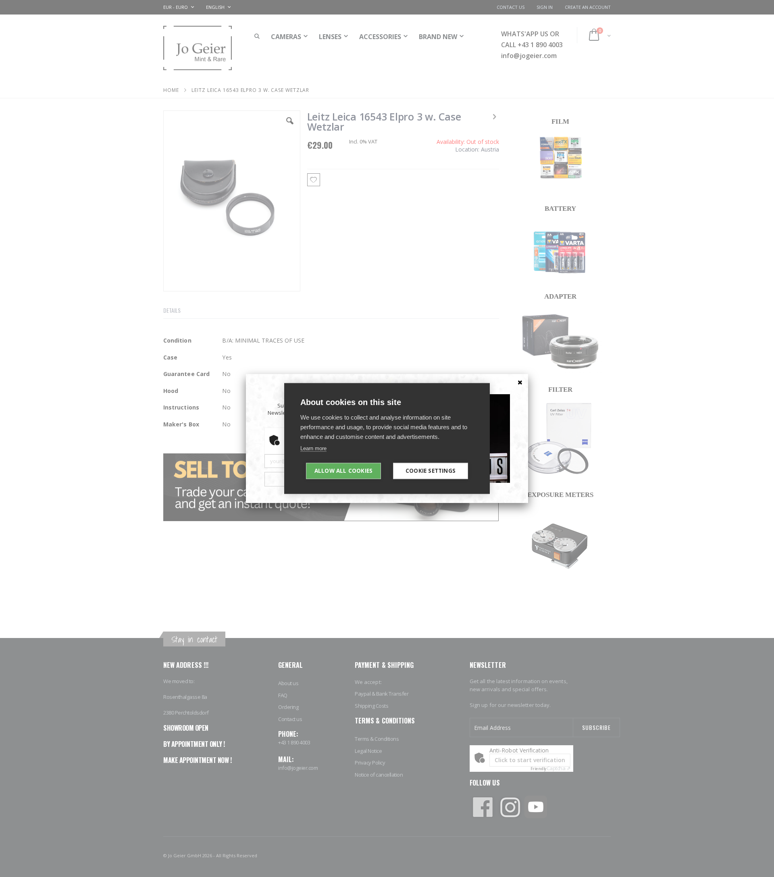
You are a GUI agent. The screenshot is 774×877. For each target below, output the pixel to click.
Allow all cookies (343, 470)
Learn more (313, 448)
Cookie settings (431, 470)
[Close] (520, 382)
